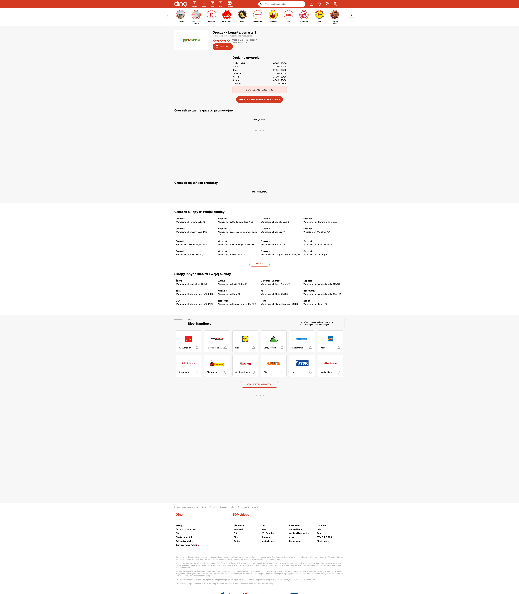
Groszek (212, 507)
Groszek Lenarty (227, 507)
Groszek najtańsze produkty (196, 183)
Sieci (190, 319)
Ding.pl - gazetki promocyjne (186, 507)
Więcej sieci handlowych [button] (259, 384)
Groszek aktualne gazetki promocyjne (203, 110)
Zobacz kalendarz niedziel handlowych (259, 99)
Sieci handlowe (200, 323)
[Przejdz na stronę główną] (180, 4)
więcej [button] (259, 263)
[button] (311, 4)
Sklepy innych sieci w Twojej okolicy (202, 274)
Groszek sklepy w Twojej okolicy (199, 212)
